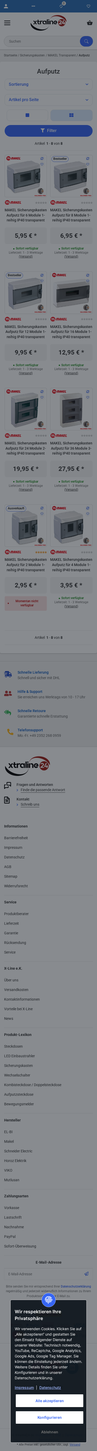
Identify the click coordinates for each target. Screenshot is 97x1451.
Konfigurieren (50, 1417)
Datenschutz (50, 1387)
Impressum (24, 1387)
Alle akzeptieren (49, 1401)
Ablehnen (49, 1432)
